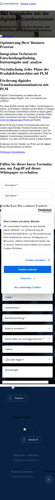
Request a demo (28, 3)
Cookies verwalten (35, 260)
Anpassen (25, 278)
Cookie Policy (32, 455)
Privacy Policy (19, 455)
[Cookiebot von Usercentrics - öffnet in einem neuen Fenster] (38, 211)
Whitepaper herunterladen (12, 152)
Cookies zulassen (27, 269)
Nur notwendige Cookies (27, 287)
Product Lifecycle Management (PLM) (25, 118)
